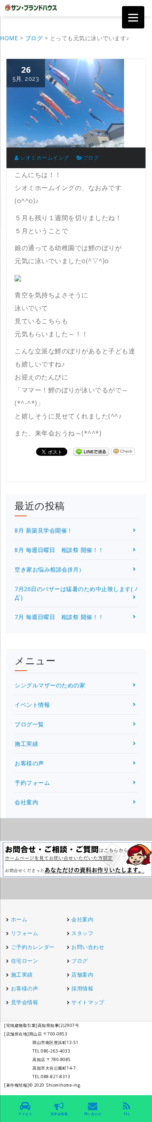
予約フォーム (32, 782)
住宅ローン (25, 960)
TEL (127, 1113)
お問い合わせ (87, 947)
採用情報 (82, 988)
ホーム (19, 919)
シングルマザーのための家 (50, 685)
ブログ (91, 157)
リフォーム (25, 933)
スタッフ (82, 933)
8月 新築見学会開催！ (44, 530)
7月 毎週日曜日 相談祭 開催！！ (59, 617)
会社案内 (26, 802)
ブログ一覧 (29, 724)
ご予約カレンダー (33, 947)
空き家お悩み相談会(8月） (50, 569)
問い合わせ (92, 1113)
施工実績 (26, 743)
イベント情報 (32, 704)
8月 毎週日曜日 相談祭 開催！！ (59, 550)
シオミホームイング (44, 157)
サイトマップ (87, 1002)
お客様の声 (29, 763)
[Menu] (133, 17)
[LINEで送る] (91, 451)
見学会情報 (25, 1002)
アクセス (25, 1113)
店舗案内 (82, 974)
